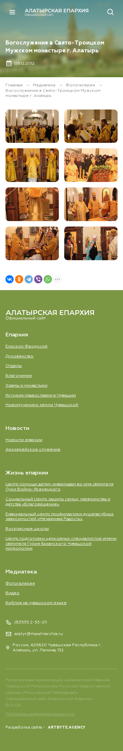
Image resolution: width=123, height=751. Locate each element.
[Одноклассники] (19, 279)
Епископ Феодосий (26, 346)
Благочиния (18, 375)
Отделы (13, 366)
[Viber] (38, 279)
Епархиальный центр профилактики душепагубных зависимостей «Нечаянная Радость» (59, 516)
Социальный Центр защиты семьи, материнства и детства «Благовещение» (57, 501)
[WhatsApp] (48, 279)
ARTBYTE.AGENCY (66, 727)
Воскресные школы (27, 529)
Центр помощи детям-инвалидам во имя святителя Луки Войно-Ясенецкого (59, 486)
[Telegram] (29, 279)
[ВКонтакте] (9, 279)
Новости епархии (23, 440)
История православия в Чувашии (40, 395)
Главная (14, 85)
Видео (12, 593)
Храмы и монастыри (26, 385)
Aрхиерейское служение (32, 449)
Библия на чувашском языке (36, 603)
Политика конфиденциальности (40, 714)
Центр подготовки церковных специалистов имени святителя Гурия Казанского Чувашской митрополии (61, 543)
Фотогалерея (81, 85)
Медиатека (44, 85)
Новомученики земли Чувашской (41, 405)
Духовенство (19, 356)
